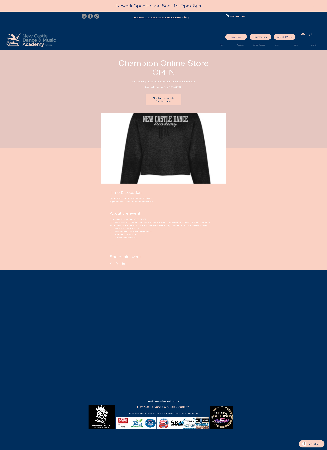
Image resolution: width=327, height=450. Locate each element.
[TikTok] (96, 16)
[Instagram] (84, 16)
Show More (115, 245)
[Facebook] (90, 16)
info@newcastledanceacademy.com (163, 401)
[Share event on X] (117, 263)
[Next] (313, 5)
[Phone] (227, 15)
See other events (163, 101)
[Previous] (13, 5)
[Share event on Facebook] (111, 263)
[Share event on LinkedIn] (123, 263)
